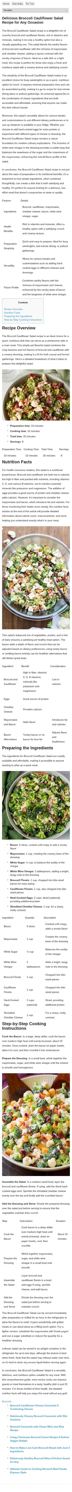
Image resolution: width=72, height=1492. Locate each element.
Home (6, 3)
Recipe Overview (13, 309)
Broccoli (6, 1401)
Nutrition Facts (12, 312)
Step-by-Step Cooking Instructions (23, 319)
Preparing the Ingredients (18, 316)
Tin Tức (30, 3)
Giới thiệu (17, 3)
